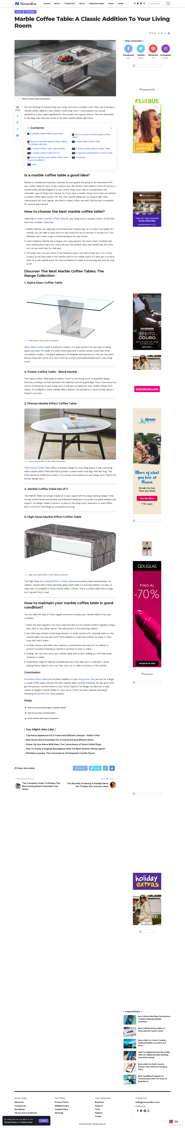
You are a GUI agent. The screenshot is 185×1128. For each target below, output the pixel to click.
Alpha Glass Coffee (34, 347)
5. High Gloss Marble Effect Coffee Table (94, 153)
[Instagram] (165, 52)
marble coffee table (36, 679)
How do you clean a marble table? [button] (42, 713)
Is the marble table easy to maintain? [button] (43, 718)
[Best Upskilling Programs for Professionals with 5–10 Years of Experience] (130, 1079)
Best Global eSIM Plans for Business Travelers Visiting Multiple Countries (154, 1019)
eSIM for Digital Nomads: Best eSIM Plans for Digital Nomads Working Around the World (154, 1055)
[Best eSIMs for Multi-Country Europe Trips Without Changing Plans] (130, 1067)
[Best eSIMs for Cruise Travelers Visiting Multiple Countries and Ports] (130, 1043)
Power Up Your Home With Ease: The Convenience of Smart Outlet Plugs (63, 744)
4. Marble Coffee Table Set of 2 (45, 153)
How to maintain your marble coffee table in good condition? (47, 158)
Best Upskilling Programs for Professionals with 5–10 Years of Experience (152, 1078)
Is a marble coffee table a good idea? (46, 133)
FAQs (33, 164)
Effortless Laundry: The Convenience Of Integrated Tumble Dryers (60, 753)
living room (84, 679)
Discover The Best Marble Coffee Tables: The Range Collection (47, 142)
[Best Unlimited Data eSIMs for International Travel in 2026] (130, 1031)
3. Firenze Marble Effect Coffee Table (93, 148)
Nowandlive (40, 693)
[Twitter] (141, 52)
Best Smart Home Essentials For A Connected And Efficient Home (60, 740)
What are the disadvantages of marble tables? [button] (47, 708)
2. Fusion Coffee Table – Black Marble (48, 148)
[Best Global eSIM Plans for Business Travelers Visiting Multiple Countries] (130, 1020)
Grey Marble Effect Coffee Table (56, 581)
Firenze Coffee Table (39, 467)
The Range (30, 12)
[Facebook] (128, 52)
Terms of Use (26, 1122)
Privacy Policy (10, 1122)
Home (18, 12)
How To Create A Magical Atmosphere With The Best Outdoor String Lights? (65, 749)
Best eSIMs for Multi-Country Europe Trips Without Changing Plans (152, 1067)
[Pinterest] (153, 52)
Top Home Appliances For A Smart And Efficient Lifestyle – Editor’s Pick (63, 735)
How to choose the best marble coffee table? (91, 135)
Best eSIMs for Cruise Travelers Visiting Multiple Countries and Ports (152, 1043)
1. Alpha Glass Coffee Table (87, 141)
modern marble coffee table (50, 218)
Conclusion (81, 157)
